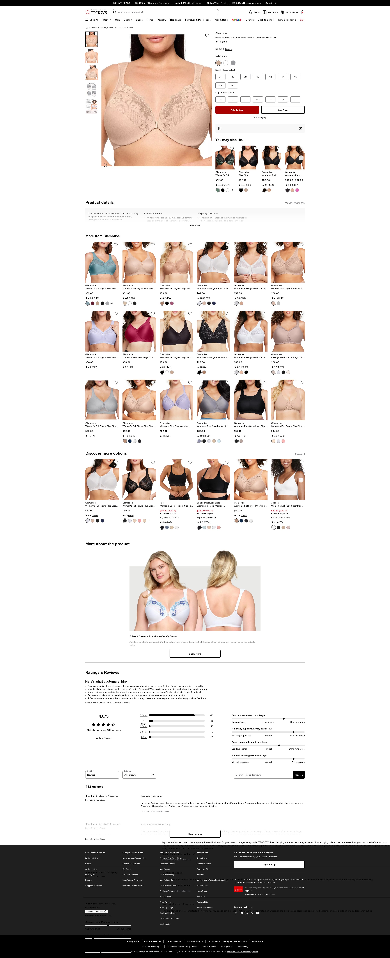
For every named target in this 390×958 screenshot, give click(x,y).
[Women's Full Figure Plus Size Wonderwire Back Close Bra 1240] (272, 157)
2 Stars (143, 732)
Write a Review (103, 738)
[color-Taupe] (273, 372)
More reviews (195, 834)
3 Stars (143, 726)
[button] (148, 100)
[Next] (301, 157)
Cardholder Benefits (131, 864)
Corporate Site (203, 869)
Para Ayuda (90, 875)
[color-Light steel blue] (167, 527)
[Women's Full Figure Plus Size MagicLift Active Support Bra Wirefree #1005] (102, 400)
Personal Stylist (166, 891)
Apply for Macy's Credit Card (134, 858)
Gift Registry (165, 924)
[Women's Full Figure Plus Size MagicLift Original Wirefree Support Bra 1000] (102, 262)
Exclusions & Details (253, 894)
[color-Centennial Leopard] (218, 190)
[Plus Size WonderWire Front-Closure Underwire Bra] (248, 157)
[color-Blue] (214, 303)
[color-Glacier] (88, 303)
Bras (131, 28)
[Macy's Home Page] (96, 12)
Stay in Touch (165, 897)
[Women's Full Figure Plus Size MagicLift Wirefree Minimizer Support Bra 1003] (139, 400)
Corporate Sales (204, 864)
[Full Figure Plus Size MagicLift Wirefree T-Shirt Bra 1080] (288, 331)
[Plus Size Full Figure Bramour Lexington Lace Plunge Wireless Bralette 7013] (213, 331)
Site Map (201, 897)
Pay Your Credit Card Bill (133, 886)
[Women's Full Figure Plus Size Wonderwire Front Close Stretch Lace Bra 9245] (139, 479)
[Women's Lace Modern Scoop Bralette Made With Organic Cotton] (176, 479)
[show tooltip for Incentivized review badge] (104, 911)
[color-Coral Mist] (288, 527)
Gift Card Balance (130, 875)
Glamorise (221, 33)
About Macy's (202, 858)
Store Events (165, 902)
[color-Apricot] (139, 521)
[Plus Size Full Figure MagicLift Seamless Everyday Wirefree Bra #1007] (176, 331)
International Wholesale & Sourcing (212, 880)
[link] (225, 182)
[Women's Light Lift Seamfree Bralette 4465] (288, 479)
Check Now (270, 894)
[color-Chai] (209, 527)
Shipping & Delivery (93, 886)
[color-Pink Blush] (283, 441)
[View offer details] (260, 128)
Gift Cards (126, 869)
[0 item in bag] (302, 12)
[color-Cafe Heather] (273, 303)
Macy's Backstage (168, 875)
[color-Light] (283, 527)
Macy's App (165, 869)
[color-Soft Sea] (204, 527)
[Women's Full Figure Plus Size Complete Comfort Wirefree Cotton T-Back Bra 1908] (288, 400)
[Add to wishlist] (207, 35)
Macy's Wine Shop (168, 886)
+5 (232, 190)
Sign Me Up (269, 864)
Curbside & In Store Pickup (171, 858)
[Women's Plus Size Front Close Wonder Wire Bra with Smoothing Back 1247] (295, 157)
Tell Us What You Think (169, 918)
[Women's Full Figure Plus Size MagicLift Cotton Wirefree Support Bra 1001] (102, 331)
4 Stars (144, 721)
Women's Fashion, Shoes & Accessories (108, 28)
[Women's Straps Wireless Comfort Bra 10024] (213, 479)
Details (228, 49)
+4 (111, 303)
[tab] (91, 39)
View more (195, 225)
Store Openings (166, 908)
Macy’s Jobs (202, 886)
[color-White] (227, 190)
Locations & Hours (167, 864)
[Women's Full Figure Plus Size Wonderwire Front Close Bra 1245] (225, 157)
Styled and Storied (205, 908)
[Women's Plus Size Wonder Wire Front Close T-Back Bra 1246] (176, 400)
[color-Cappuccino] (292, 190)
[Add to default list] (232, 148)
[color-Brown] (246, 190)
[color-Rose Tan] (241, 441)
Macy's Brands (166, 880)
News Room (202, 891)
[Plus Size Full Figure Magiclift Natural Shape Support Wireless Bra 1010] (176, 262)
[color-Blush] (97, 303)
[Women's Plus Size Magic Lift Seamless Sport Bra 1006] (139, 331)
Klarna (88, 864)
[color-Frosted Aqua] (219, 441)
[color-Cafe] (269, 190)
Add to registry (260, 117)
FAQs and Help (91, 858)
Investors (200, 875)
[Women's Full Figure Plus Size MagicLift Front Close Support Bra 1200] (251, 262)
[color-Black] (223, 190)
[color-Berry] (297, 190)
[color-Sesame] (172, 527)
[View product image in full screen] (106, 165)
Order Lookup (91, 869)
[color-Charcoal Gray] (199, 441)
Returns (88, 880)
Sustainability (202, 902)
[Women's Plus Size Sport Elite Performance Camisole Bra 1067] (251, 400)
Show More (195, 653)
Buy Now (283, 110)
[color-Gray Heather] (278, 303)
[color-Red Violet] (172, 303)
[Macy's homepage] (86, 27)
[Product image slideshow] (156, 100)
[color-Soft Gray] (107, 303)
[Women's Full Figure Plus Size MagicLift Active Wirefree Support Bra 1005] (139, 262)
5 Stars (143, 715)
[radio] (217, 190)
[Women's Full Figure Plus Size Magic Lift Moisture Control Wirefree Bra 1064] (288, 262)
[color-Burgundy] (92, 303)
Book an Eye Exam (168, 913)
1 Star (144, 737)
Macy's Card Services (132, 880)
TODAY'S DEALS (121, 3)
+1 (148, 521)
